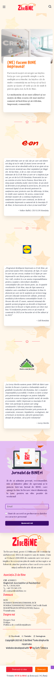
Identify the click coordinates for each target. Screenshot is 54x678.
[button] (50, 6)
